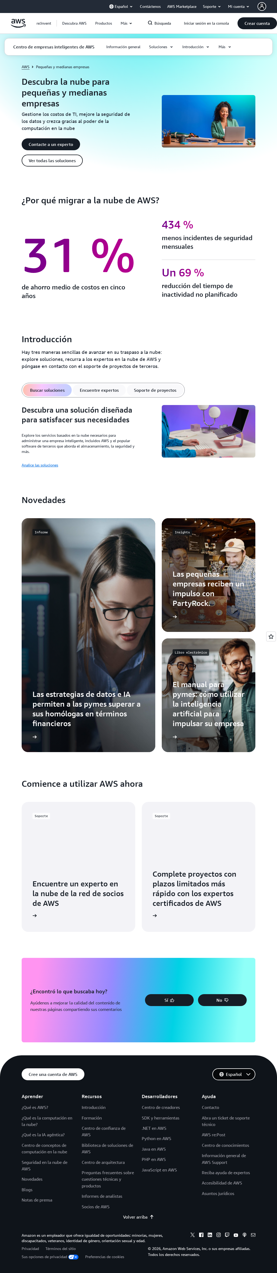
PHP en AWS (154, 1159)
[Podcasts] (244, 1236)
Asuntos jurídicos (218, 1193)
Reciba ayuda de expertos (226, 1172)
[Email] (253, 1236)
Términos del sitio (60, 1248)
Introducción (93, 1107)
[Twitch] (227, 1236)
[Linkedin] (210, 1236)
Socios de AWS (96, 1206)
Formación (92, 1118)
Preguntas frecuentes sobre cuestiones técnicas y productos (108, 1179)
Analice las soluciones (40, 465)
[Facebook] (201, 1236)
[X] (192, 1236)
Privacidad (30, 1248)
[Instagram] (218, 1236)
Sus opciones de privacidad (44, 1256)
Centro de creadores (161, 1107)
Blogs (27, 1189)
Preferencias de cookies (104, 1256)
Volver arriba (135, 1217)
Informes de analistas (102, 1196)
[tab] (47, 390)
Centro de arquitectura (103, 1162)
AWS (25, 66)
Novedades (32, 1179)
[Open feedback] (271, 636)
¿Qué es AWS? (35, 1107)
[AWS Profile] (262, 6)
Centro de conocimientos (225, 1145)
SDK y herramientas (160, 1118)
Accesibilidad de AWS (222, 1183)
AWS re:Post (213, 1134)
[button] (74, 23)
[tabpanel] (138, 436)
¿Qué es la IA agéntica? (43, 1134)
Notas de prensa (37, 1200)
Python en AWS (156, 1138)
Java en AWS (154, 1149)
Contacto (210, 1107)
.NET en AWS (154, 1128)
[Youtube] (236, 1236)
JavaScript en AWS (159, 1170)
